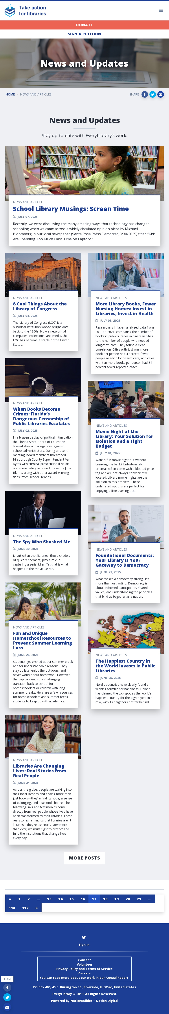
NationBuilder (81, 1001)
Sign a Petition (84, 33)
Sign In (84, 944)
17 (94, 898)
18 (105, 898)
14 (60, 898)
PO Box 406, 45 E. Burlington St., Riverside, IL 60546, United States (84, 987)
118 (12, 907)
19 (116, 898)
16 (83, 898)
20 (128, 898)
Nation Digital (107, 1001)
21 (139, 898)
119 (25, 907)
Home (10, 94)
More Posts (84, 858)
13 (49, 898)
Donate (84, 24)
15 (72, 898)
